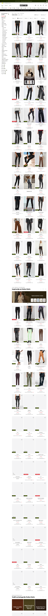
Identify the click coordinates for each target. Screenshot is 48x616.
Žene (2, 5)
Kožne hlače (22, 13)
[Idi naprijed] (44, 8)
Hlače (18, 13)
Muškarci (6, 5)
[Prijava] (38, 5)
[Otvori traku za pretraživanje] (45, 8)
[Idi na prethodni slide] (40, 289)
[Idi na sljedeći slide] (46, 289)
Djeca (10, 5)
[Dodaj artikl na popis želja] (21, 21)
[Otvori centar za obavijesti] (40, 5)
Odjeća (15, 13)
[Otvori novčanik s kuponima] (35, 5)
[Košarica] (46, 5)
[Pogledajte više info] (17, 41)
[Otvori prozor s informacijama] (46, 1)
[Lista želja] (43, 5)
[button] (37, 15)
